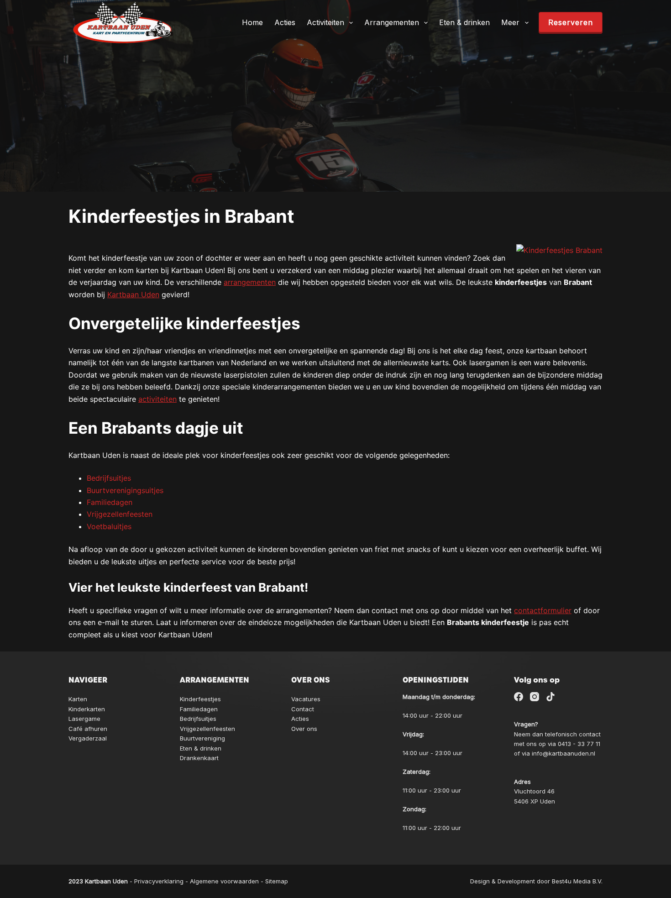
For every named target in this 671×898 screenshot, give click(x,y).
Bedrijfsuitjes (109, 478)
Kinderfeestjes (200, 699)
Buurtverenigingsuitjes (125, 490)
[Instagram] (534, 696)
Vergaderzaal (87, 738)
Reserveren (570, 22)
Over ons (304, 728)
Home (252, 22)
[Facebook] (518, 696)
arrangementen (250, 282)
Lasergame (84, 718)
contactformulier (542, 610)
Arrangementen (391, 22)
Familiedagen (109, 502)
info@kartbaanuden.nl (563, 753)
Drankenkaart (199, 757)
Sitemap (276, 881)
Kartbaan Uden (133, 294)
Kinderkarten (86, 709)
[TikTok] (550, 696)
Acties (284, 22)
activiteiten (157, 399)
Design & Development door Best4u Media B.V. (536, 881)
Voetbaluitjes (109, 526)
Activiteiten (325, 22)
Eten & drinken (464, 22)
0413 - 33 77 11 (579, 743)
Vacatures (305, 699)
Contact (302, 709)
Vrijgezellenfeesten (119, 514)
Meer (510, 22)
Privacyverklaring (158, 881)
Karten (77, 699)
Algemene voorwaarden (224, 881)
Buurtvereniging (202, 738)
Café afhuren (87, 728)
